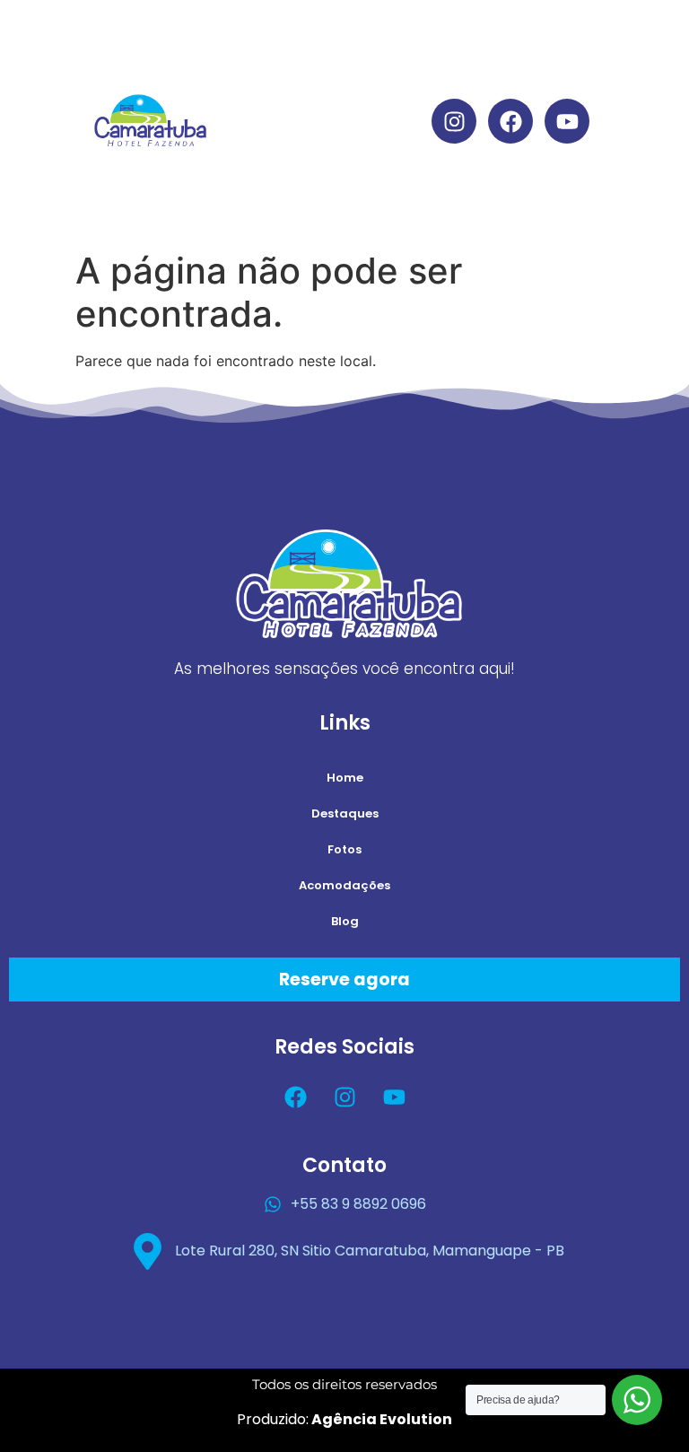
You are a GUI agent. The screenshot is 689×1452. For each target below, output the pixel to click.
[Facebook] (510, 121)
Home (397, 38)
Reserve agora (344, 979)
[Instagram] (454, 121)
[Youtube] (567, 121)
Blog (397, 203)
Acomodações (397, 162)
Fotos (344, 849)
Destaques (397, 79)
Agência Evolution (380, 1419)
